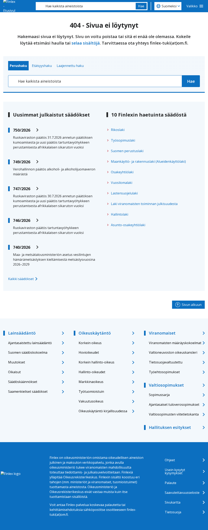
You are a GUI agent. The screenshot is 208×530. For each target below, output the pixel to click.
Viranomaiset (162, 333)
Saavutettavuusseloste (182, 492)
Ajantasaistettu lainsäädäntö (30, 343)
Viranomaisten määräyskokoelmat (175, 343)
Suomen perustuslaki (127, 151)
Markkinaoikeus (91, 382)
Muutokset (16, 362)
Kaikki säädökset (21, 279)
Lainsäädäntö (22, 333)
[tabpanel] (104, 81)
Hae (141, 6)
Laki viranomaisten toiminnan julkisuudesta (144, 204)
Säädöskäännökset (22, 382)
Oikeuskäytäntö (95, 333)
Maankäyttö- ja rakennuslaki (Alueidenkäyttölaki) (148, 161)
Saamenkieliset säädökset (28, 391)
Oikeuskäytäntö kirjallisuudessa (103, 411)
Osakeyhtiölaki (122, 172)
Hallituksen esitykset (170, 427)
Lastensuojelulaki (124, 193)
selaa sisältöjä (86, 43)
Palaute (170, 483)
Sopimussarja (159, 395)
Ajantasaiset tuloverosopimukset (174, 404)
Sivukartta (172, 502)
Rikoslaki (118, 130)
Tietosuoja (173, 512)
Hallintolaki (119, 214)
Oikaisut (14, 372)
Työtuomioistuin (91, 391)
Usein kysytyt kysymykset (175, 471)
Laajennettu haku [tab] (70, 65)
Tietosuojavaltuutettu (165, 362)
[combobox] (86, 6)
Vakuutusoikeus (91, 401)
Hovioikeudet (89, 352)
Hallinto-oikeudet (92, 372)
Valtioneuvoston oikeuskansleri (173, 352)
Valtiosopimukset (166, 385)
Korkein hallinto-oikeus (96, 362)
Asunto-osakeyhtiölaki (128, 225)
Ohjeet (170, 460)
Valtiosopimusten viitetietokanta (174, 414)
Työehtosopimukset (164, 372)
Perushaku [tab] (18, 65)
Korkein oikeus (90, 343)
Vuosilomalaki (121, 182)
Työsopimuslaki (123, 140)
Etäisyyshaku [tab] (42, 65)
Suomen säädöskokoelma (27, 352)
